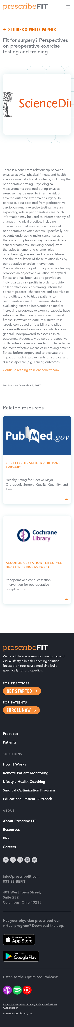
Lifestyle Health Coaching (24, 782)
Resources (11, 830)
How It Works (14, 764)
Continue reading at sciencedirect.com (31, 370)
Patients (9, 742)
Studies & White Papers (32, 29)
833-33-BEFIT (14, 882)
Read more (37, 460)
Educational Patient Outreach (27, 799)
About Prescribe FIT (19, 821)
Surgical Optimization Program (29, 790)
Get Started (19, 691)
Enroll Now (19, 710)
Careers (9, 847)
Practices (10, 734)
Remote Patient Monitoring (25, 773)
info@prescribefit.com (21, 877)
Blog (7, 838)
